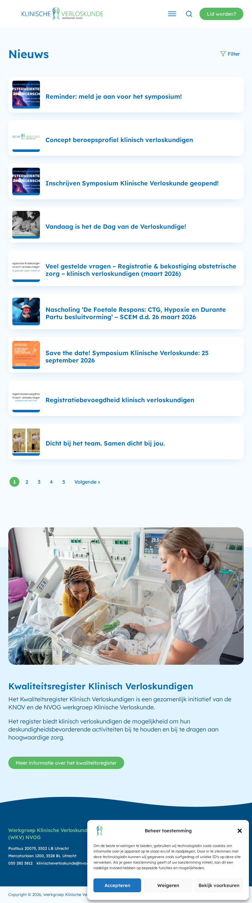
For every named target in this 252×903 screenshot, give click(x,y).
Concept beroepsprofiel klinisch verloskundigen (119, 140)
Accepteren (117, 885)
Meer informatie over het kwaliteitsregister (66, 763)
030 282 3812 (20, 863)
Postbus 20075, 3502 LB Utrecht (38, 848)
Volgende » (87, 482)
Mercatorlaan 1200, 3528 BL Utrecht (42, 855)
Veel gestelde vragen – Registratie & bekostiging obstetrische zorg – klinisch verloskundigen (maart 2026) (140, 269)
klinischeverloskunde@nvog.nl (65, 863)
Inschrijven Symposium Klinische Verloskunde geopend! (132, 183)
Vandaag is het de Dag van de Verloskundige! (115, 226)
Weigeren (168, 885)
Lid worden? (221, 14)
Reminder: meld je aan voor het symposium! (113, 96)
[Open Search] (189, 14)
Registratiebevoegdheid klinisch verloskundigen (119, 400)
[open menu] (172, 14)
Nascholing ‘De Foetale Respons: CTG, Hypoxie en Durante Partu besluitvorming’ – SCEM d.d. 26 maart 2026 (135, 313)
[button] (240, 831)
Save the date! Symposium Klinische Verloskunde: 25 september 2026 (127, 356)
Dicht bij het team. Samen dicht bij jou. (105, 443)
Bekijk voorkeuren (219, 885)
